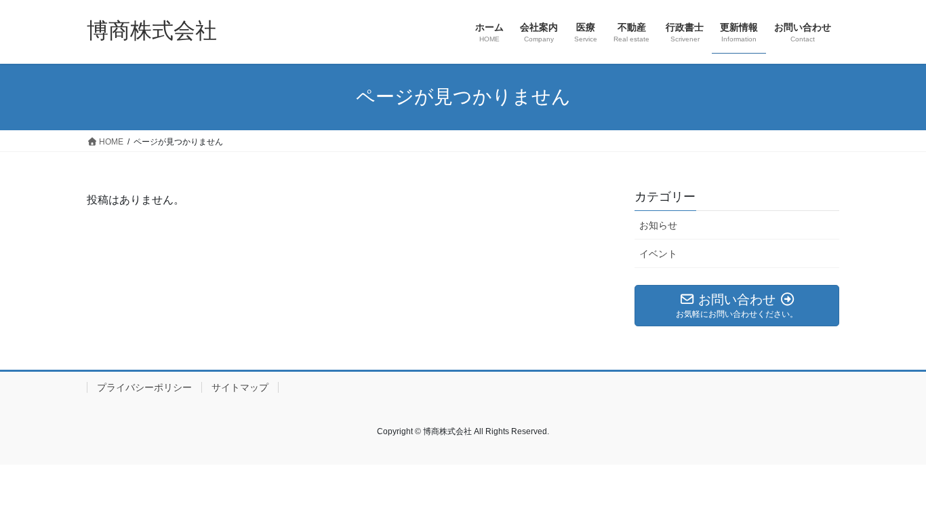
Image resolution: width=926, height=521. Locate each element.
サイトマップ (240, 387)
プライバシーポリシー (144, 387)
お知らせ (658, 225)
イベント (658, 253)
